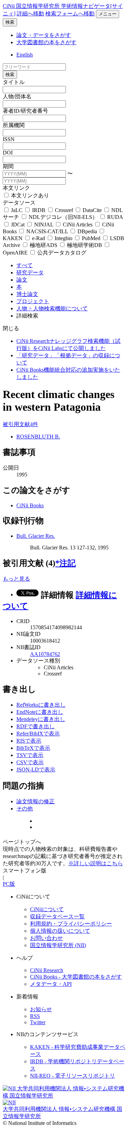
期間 (8, 166)
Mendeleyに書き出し (40, 719)
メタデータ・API (51, 984)
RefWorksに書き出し (41, 705)
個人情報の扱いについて (60, 931)
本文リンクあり (29, 195)
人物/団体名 (17, 96)
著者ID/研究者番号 (25, 111)
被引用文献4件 (20, 424)
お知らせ (41, 1009)
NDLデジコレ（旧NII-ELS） (63, 217)
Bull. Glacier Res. (35, 536)
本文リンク (16, 188)
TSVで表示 (29, 755)
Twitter (37, 1022)
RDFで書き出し (35, 726)
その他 (24, 808)
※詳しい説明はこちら (95, 863)
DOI (8, 153)
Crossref (64, 210)
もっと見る (16, 579)
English (24, 55)
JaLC (17, 210)
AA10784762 (45, 654)
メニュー (107, 13)
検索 (9, 22)
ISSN (9, 139)
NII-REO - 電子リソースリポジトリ (72, 1076)
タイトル (14, 82)
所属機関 (14, 125)
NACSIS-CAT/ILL (47, 231)
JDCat (18, 224)
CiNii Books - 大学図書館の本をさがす (76, 977)
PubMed (91, 238)
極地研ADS (43, 245)
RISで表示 (28, 741)
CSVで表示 (30, 762)
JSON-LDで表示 (35, 769)
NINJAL (44, 224)
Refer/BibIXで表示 (38, 733)
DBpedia (87, 231)
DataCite (92, 210)
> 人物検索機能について (58, 308)
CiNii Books (30, 505)
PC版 (9, 884)
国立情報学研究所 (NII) (58, 945)
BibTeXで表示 (33, 748)
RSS (35, 1016)
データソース (19, 203)
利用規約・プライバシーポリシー (71, 924)
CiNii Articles (77, 224)
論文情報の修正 (35, 801)
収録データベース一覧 (57, 916)
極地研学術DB (84, 245)
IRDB (39, 210)
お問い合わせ (46, 938)
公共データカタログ (61, 253)
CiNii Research (46, 970)
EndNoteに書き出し (39, 712)
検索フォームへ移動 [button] (70, 13)
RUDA (114, 217)
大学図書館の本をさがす (46, 42)
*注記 (65, 563)
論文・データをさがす (43, 35)
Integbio (63, 238)
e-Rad (38, 238)
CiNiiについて (47, 909)
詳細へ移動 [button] (30, 13)
